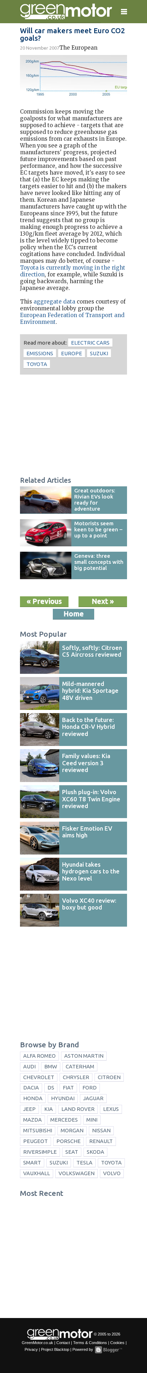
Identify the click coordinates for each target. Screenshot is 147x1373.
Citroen (109, 1077)
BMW (50, 1066)
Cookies (117, 1343)
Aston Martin (83, 1056)
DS (50, 1087)
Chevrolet (38, 1077)
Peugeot (35, 1141)
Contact (63, 1343)
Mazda (32, 1120)
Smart (32, 1162)
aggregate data (54, 301)
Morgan (72, 1130)
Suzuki (99, 353)
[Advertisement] (73, 426)
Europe (71, 353)
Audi (29, 1066)
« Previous (44, 601)
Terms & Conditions (90, 1343)
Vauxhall (36, 1173)
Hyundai (63, 1098)
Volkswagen (77, 1173)
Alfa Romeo (39, 1056)
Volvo (112, 1173)
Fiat (68, 1087)
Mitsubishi (37, 1130)
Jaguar (93, 1098)
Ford (89, 1087)
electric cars (90, 343)
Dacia (31, 1087)
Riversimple (40, 1152)
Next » (103, 601)
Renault (101, 1141)
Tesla (84, 1162)
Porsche (68, 1141)
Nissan (101, 1130)
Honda (32, 1098)
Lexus (111, 1109)
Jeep (29, 1109)
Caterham (80, 1066)
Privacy (31, 1349)
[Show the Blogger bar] (108, 1350)
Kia (48, 1109)
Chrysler (76, 1077)
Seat (71, 1152)
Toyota (36, 364)
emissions (39, 353)
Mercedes (64, 1120)
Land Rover (78, 1109)
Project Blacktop (55, 1349)
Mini (91, 1120)
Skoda (95, 1152)
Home (74, 614)
